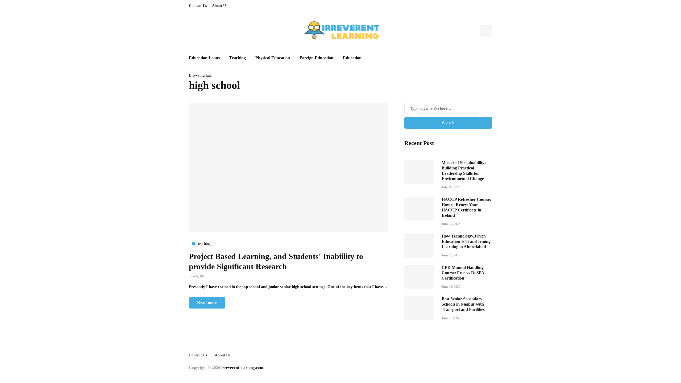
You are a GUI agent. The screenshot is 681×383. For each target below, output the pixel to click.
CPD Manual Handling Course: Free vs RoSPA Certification (463, 272)
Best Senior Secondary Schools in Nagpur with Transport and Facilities (463, 304)
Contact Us (198, 6)
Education (352, 58)
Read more (207, 302)
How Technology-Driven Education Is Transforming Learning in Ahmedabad (466, 241)
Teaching (237, 58)
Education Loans (204, 58)
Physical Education (272, 58)
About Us (219, 6)
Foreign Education (316, 58)
